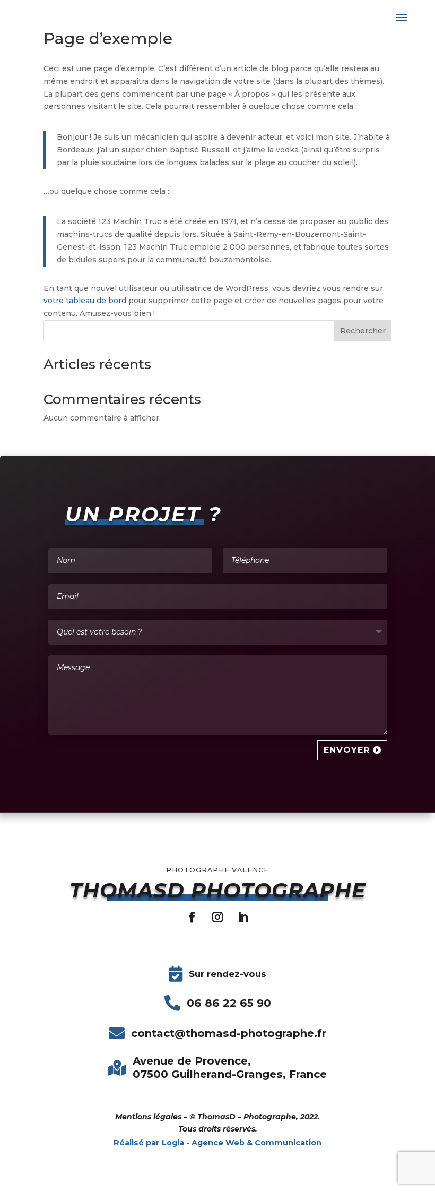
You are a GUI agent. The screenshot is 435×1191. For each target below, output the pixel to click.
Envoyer (347, 750)
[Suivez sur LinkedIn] (243, 917)
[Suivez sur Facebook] (192, 917)
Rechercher (363, 331)
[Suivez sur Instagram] (217, 917)
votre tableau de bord (85, 300)
